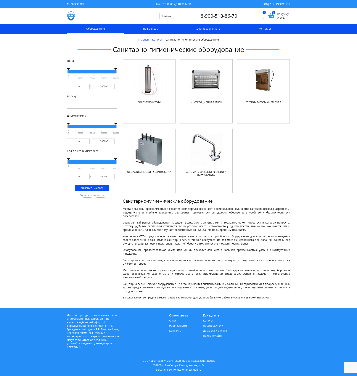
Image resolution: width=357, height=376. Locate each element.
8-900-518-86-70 (219, 15)
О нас (172, 320)
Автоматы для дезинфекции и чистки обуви (206, 173)
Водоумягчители (149, 102)
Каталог (208, 320)
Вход (265, 4)
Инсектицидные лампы (206, 102)
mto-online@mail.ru (188, 369)
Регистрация (281, 4)
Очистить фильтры (92, 195)
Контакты (265, 28)
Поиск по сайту (212, 335)
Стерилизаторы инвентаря (263, 102)
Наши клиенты (178, 325)
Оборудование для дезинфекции (149, 171)
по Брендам (150, 28)
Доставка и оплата (208, 28)
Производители (213, 325)
